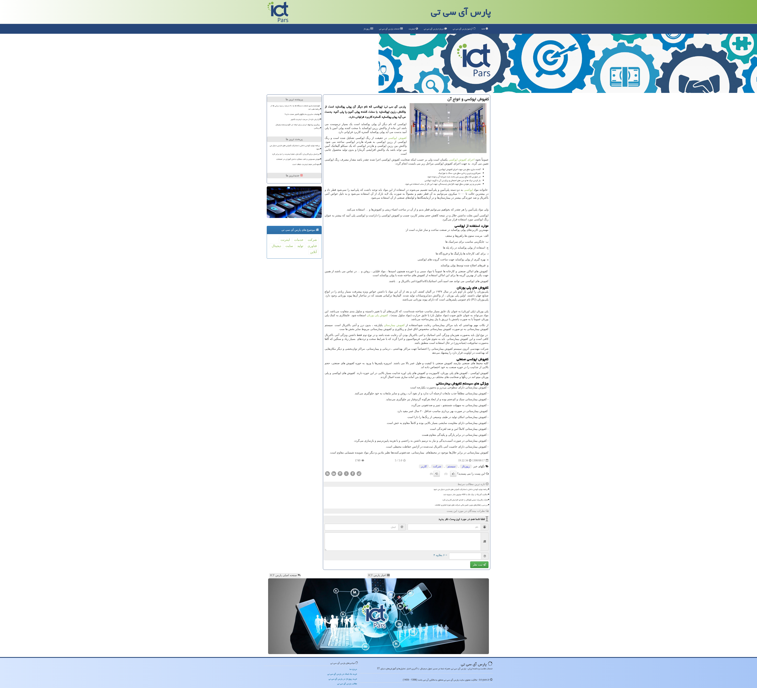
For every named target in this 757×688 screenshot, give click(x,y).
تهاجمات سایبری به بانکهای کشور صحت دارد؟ (302, 114)
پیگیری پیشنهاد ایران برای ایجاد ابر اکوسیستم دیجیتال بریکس (298, 126)
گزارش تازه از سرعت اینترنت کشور (305, 119)
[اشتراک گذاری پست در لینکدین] (334, 473)
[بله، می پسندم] (453, 474)
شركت (437, 466)
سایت (289, 246)
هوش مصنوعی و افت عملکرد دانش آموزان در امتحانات (298, 159)
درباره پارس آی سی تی (434, 29)
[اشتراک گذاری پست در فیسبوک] (352, 473)
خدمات (389, 29)
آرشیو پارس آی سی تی (463, 29)
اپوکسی (468, 189)
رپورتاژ (367, 29)
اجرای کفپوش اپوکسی (461, 159)
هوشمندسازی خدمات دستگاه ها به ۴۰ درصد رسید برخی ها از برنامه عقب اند (295, 107)
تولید (300, 246)
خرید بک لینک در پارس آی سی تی (342, 674)
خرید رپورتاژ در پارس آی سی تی (343, 679)
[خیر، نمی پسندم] (437, 474)
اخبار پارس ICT (377, 575)
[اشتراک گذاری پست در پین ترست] (340, 473)
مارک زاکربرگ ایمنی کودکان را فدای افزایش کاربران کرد (465, 500)
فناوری (312, 246)
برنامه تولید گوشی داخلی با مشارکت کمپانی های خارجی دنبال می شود (461, 489)
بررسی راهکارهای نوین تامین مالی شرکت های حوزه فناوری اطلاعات (461, 505)
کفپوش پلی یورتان (377, 315)
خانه (484, 29)
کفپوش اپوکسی (397, 137)
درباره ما (353, 669)
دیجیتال (276, 246)
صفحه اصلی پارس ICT (284, 575)
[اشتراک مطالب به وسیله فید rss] (327, 473)
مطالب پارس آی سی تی (347, 683)
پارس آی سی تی (461, 11)
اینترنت (412, 29)
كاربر (424, 466)
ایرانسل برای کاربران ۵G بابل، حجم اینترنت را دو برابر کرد (296, 154)
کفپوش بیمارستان (394, 325)
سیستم (451, 466)
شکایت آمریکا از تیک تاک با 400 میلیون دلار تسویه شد (465, 494)
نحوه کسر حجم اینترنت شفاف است (306, 164)
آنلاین (313, 252)
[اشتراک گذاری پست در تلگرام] (359, 473)
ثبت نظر (478, 564)
